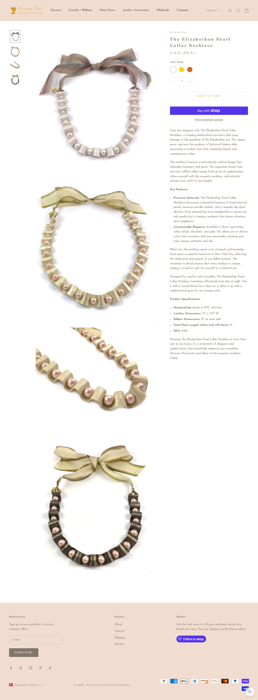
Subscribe (24, 652)
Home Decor (107, 10)
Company (182, 10)
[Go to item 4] (15, 79)
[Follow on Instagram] (30, 668)
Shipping (120, 637)
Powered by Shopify (116, 685)
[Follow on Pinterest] (40, 668)
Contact (120, 631)
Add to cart (209, 96)
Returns (119, 644)
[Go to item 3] (15, 65)
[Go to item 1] (15, 36)
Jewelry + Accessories (136, 10)
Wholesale (163, 10)
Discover (56, 10)
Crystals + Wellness (80, 10)
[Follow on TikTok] (50, 668)
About (119, 624)
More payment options (209, 119)
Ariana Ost (178, 32)
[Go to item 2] (15, 52)
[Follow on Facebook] (11, 668)
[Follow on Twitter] (21, 668)
